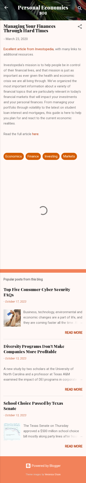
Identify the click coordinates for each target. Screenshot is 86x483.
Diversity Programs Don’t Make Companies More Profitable (34, 349)
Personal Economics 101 (43, 10)
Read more (73, 333)
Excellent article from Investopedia (29, 49)
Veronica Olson (53, 474)
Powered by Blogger (46, 466)
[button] (79, 27)
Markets (69, 156)
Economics (14, 156)
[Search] (79, 9)
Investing (51, 156)
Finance (33, 156)
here (35, 134)
